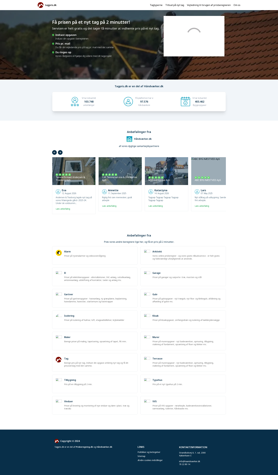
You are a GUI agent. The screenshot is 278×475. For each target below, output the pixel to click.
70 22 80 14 (184, 464)
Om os (237, 5)
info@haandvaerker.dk (189, 461)
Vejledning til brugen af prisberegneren (209, 5)
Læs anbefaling (63, 208)
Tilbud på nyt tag (174, 5)
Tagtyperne (156, 5)
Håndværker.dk (104, 446)
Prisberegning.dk (84, 446)
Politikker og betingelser (149, 452)
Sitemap (141, 456)
